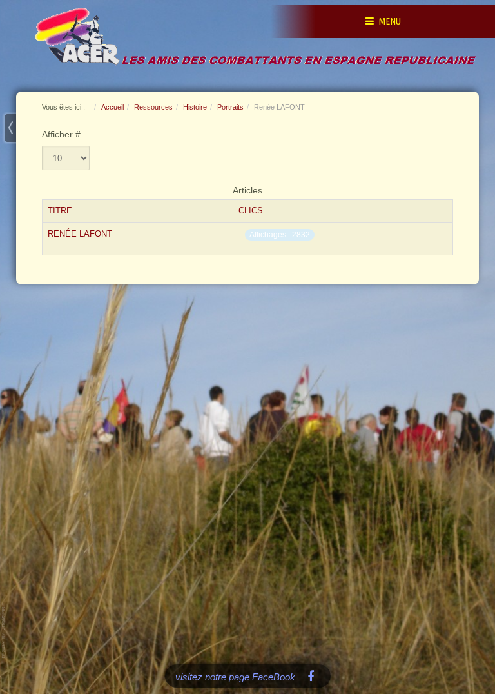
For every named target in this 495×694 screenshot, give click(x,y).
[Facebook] (311, 675)
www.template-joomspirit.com (4, 630)
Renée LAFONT (80, 234)
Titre (60, 210)
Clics (250, 210)
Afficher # (61, 134)
